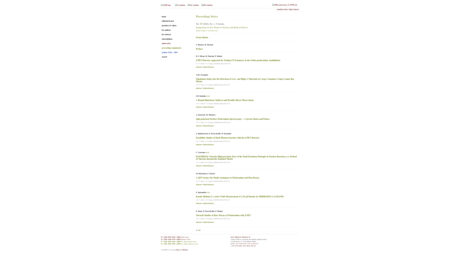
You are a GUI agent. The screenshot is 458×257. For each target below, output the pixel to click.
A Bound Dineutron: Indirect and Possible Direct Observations (225, 100)
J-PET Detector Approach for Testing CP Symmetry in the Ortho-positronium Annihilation (238, 60)
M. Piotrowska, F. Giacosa (205, 173)
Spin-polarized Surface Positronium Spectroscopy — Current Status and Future (233, 118)
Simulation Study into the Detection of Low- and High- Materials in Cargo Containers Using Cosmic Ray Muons (245, 80)
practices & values (169, 25)
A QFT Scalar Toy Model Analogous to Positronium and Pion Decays (227, 177)
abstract (199, 67)
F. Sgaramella (201, 192)
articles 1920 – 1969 (169, 52)
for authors (166, 30)
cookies (177, 250)
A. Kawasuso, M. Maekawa (205, 115)
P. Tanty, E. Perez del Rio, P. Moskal (209, 211)
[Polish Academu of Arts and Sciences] (193, 5)
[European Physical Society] (207, 5)
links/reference (208, 67)
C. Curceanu (200, 152)
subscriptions (167, 38)
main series (166, 43)
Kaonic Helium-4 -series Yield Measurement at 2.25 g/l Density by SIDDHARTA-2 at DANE (240, 196)
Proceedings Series (207, 16)
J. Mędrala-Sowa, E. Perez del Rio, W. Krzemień (213, 133)
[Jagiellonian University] (180, 5)
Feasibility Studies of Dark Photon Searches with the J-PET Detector (227, 137)
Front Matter (202, 37)
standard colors (282, 9)
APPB (178, 237)
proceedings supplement (171, 47)
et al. (208, 96)
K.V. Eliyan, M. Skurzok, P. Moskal (209, 56)
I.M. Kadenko (201, 96)
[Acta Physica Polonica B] (166, 5)
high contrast (294, 9)
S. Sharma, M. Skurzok (204, 45)
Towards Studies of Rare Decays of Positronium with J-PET (223, 215)
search (164, 56)
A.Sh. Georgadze (202, 75)
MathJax (185, 250)
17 (201, 23)
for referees (166, 34)
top (199, 230)
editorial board (168, 21)
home (164, 16)
